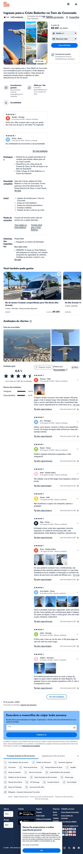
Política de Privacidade (43, 819)
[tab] (20, 756)
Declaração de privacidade (31, 746)
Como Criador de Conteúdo (67, 817)
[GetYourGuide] (6, 4)
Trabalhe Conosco (56, 819)
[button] (13, 17)
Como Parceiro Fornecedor (70, 812)
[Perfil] (76, 4)
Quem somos (55, 813)
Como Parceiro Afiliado (69, 822)
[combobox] (60, 370)
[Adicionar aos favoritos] (59, 274)
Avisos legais (40, 816)
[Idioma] (68, 4)
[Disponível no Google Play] (26, 814)
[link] (32, 293)
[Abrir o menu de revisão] (78, 380)
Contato (39, 812)
